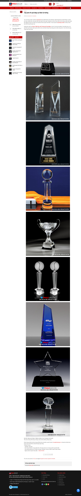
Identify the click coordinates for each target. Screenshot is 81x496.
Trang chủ (12, 7)
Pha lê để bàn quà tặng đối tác (17, 40)
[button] (47, 1)
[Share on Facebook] (44, 455)
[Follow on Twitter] (69, 0)
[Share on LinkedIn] (52, 455)
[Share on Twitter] (46, 455)
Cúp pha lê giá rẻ (15, 58)
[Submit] (50, 4)
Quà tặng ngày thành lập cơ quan (17, 66)
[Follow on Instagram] (68, 0)
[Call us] (71, 0)
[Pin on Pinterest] (50, 455)
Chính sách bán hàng (55, 0)
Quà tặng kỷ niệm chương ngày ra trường (17, 73)
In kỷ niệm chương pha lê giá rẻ (17, 48)
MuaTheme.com (26, 494)
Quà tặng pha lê (61, 482)
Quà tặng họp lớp (61, 484)
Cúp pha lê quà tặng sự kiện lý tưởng (16, 44)
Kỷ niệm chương (18, 7)
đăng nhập (31, 465)
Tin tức (25, 11)
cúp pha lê (39, 19)
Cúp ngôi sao (61, 479)
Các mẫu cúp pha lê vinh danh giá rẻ (16, 55)
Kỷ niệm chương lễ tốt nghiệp (16, 69)
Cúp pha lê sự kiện (43, 458)
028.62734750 (41, 450)
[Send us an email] (70, 0)
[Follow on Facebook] (67, 0)
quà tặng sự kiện (61, 22)
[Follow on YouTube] (48, 484)
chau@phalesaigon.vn (57, 442)
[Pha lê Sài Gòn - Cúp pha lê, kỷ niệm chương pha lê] (15, 4)
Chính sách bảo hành (63, 0)
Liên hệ (43, 479)
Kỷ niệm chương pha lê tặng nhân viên (16, 51)
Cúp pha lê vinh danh (51, 458)
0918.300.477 (60, 5)
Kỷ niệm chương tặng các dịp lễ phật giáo (17, 62)
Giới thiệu (43, 473)
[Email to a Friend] (48, 455)
